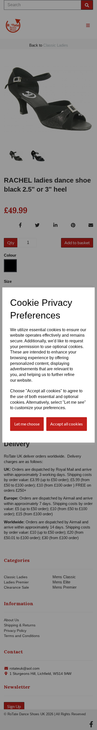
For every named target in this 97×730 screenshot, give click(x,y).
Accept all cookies (66, 423)
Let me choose (27, 423)
